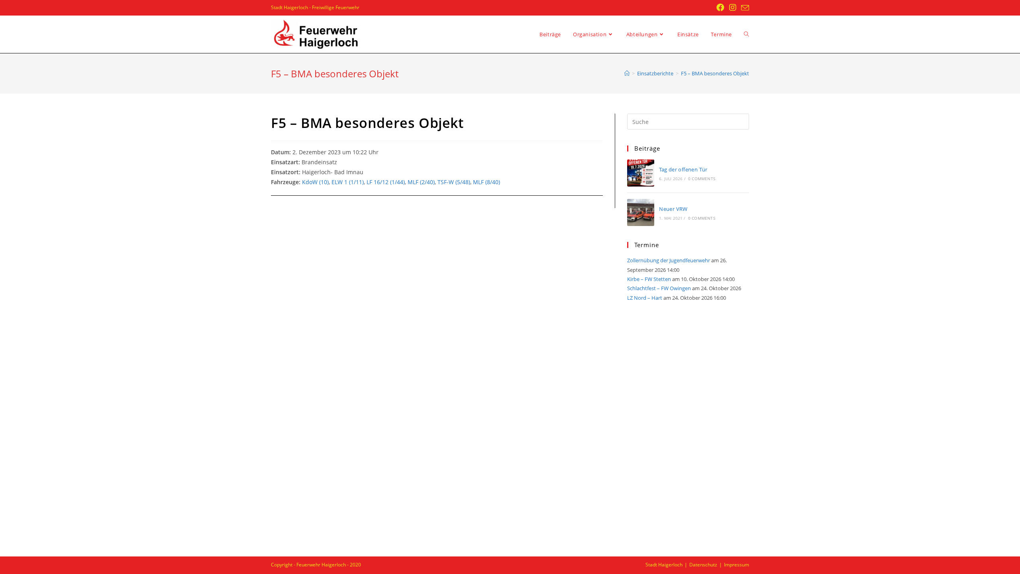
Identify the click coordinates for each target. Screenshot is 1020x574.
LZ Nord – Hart (644, 297)
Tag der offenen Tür (683, 169)
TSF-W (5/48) (453, 182)
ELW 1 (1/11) (348, 182)
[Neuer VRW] (640, 212)
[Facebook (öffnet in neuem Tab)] (720, 8)
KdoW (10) (315, 182)
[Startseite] (627, 73)
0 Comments (701, 178)
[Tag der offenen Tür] (640, 173)
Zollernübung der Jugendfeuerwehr (668, 260)
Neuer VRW (673, 208)
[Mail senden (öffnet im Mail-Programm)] (744, 8)
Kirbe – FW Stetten (649, 279)
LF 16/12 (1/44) (386, 182)
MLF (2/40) (421, 182)
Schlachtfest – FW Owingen (659, 288)
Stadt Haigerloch (664, 564)
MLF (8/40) (486, 182)
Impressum (736, 564)
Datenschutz (703, 564)
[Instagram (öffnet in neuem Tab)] (733, 8)
